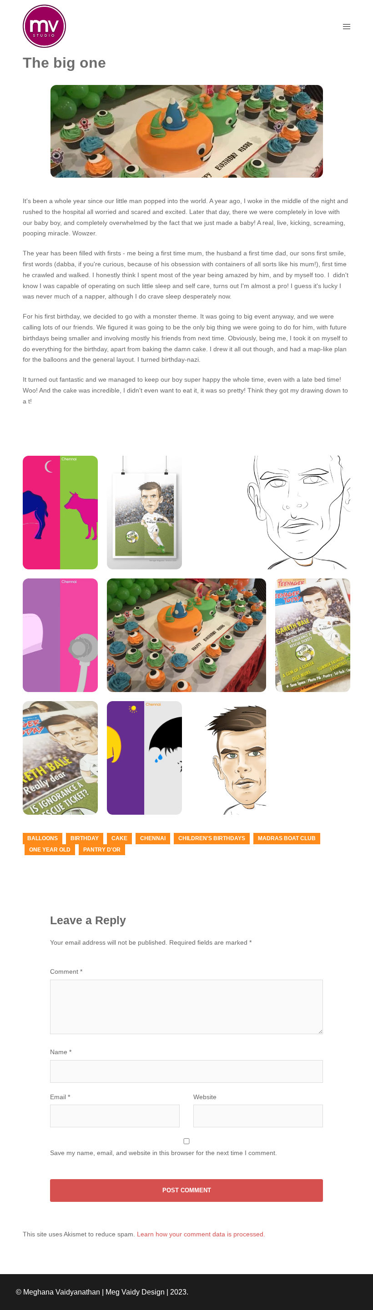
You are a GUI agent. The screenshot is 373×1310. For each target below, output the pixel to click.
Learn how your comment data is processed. (201, 1234)
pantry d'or (102, 850)
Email (60, 1097)
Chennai (153, 838)
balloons (42, 838)
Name (60, 1052)
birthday (85, 838)
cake (119, 838)
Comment (66, 971)
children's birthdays (211, 838)
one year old (50, 850)
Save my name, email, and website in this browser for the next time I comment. (163, 1152)
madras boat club (287, 838)
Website (205, 1097)
